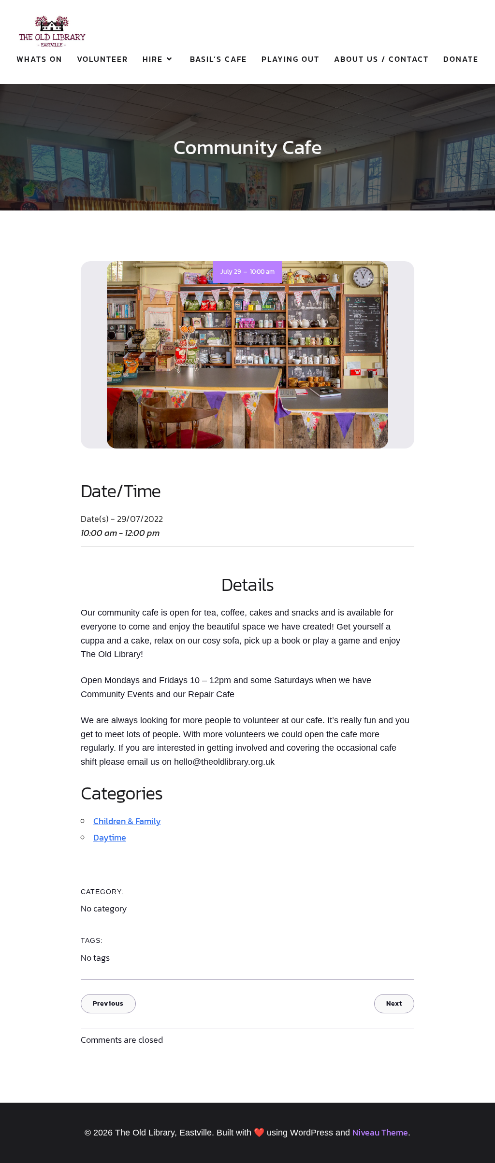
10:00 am (262, 271)
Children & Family (127, 820)
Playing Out (291, 59)
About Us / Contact (381, 59)
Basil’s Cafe (218, 59)
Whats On (39, 59)
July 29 (230, 271)
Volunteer (102, 59)
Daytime (109, 837)
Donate (461, 59)
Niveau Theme (380, 1132)
